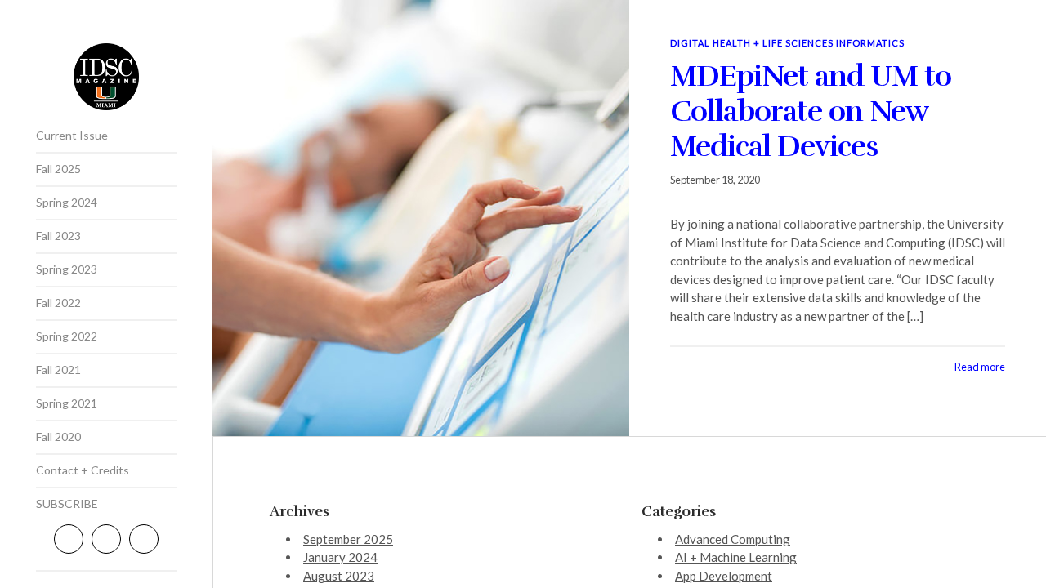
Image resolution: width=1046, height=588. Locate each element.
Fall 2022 (58, 303)
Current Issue (72, 135)
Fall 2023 (58, 236)
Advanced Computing (732, 539)
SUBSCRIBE (67, 503)
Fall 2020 (58, 436)
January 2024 (340, 557)
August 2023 (338, 575)
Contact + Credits (82, 470)
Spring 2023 (66, 269)
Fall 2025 (58, 169)
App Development (723, 575)
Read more (979, 366)
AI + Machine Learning (736, 557)
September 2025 (348, 539)
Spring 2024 (66, 202)
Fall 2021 (58, 369)
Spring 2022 (66, 336)
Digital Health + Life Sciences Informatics (787, 43)
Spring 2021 (66, 403)
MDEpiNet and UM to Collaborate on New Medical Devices (810, 111)
